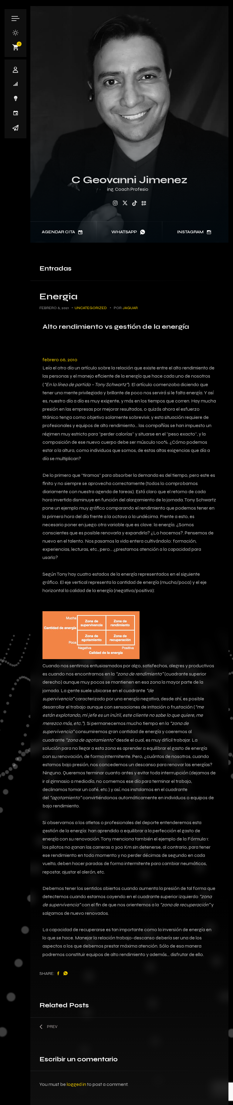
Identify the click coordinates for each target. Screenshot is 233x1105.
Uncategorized (91, 308)
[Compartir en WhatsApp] (65, 973)
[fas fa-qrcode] (144, 203)
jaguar (130, 308)
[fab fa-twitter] (125, 203)
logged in (76, 1084)
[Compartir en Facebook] (58, 973)
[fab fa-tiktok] (134, 203)
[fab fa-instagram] (115, 203)
